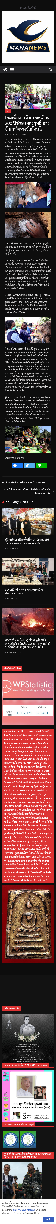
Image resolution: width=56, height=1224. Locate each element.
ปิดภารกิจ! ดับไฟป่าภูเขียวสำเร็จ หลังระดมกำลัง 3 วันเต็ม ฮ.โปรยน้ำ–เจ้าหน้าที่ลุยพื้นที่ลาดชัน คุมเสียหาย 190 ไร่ (28, 643)
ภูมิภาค (8, 111)
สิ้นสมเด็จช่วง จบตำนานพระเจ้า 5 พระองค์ (25, 482)
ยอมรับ (48, 1219)
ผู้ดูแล (24, 134)
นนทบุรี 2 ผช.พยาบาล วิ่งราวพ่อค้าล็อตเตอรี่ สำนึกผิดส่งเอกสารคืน (27, 491)
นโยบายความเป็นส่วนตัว (24, 1210)
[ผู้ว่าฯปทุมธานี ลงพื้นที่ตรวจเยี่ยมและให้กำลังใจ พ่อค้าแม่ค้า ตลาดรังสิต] (28, 509)
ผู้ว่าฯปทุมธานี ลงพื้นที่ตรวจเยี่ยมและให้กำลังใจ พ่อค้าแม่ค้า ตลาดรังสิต (27, 541)
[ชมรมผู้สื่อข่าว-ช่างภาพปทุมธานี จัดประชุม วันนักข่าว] (28, 560)
